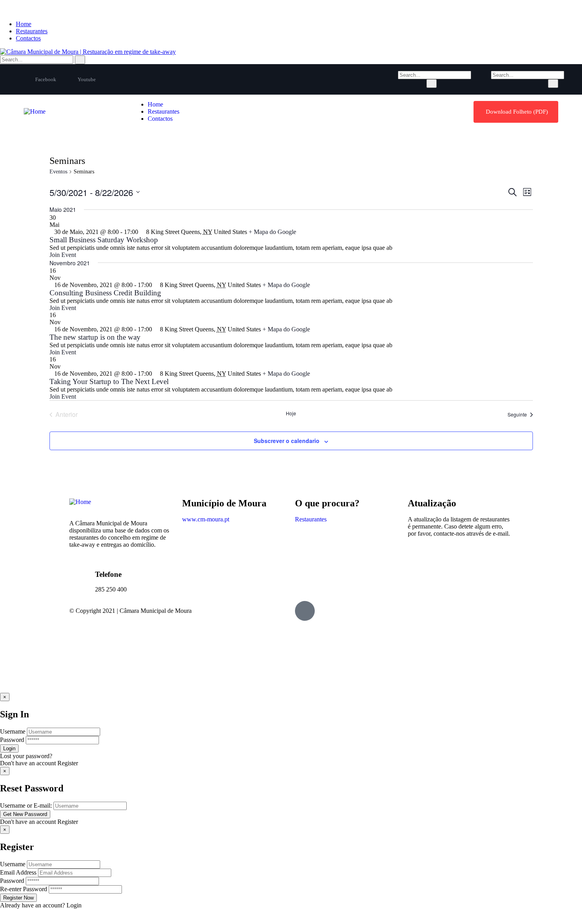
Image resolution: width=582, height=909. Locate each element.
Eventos (58, 172)
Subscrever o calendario (287, 441)
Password (12, 739)
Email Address (18, 872)
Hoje (291, 413)
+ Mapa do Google (272, 231)
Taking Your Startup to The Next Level (109, 381)
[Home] (35, 111)
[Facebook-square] (305, 611)
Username (12, 731)
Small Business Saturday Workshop (103, 240)
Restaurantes (32, 31)
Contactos (28, 38)
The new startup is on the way (95, 337)
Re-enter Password (23, 889)
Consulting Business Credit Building (105, 293)
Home (23, 24)
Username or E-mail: (26, 805)
